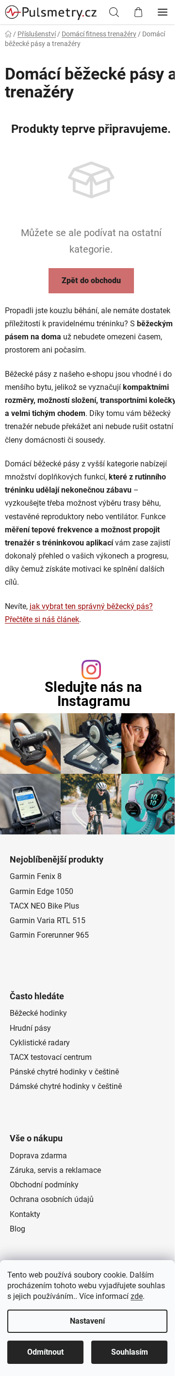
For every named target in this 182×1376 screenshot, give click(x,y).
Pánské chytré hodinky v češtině (64, 1071)
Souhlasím (129, 1352)
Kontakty (25, 1214)
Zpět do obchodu (91, 280)
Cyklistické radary (40, 1042)
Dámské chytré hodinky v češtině (66, 1086)
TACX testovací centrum (51, 1057)
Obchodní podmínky (44, 1184)
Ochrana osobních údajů (52, 1199)
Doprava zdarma (38, 1155)
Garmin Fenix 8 (36, 876)
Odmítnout (45, 1352)
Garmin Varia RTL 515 (47, 920)
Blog (17, 1228)
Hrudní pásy (30, 1028)
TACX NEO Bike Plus (44, 906)
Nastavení (87, 1321)
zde (137, 1296)
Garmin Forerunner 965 (49, 935)
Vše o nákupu (36, 1138)
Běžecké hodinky (38, 1013)
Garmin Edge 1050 (41, 891)
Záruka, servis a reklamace (55, 1170)
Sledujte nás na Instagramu (93, 694)
